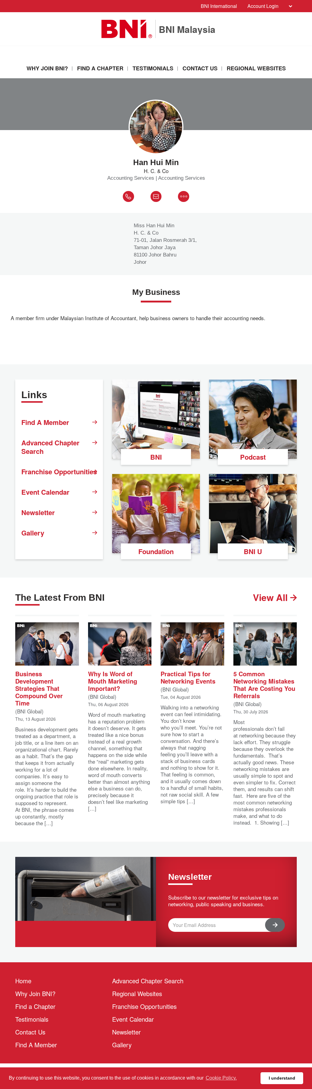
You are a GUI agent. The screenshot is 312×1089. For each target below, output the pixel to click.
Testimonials (153, 68)
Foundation (156, 551)
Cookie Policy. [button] (221, 1077)
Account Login (262, 5)
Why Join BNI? (47, 68)
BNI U (253, 551)
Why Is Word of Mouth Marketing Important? (112, 680)
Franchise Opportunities (59, 471)
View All (271, 597)
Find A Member (45, 422)
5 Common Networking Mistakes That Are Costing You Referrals (264, 684)
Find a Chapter (100, 68)
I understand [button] (282, 1078)
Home (23, 980)
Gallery (32, 533)
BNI (156, 457)
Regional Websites (256, 68)
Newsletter (38, 512)
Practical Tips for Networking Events (188, 677)
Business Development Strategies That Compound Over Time (39, 688)
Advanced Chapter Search (50, 447)
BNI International (219, 5)
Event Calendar (45, 492)
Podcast (253, 457)
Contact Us (200, 68)
